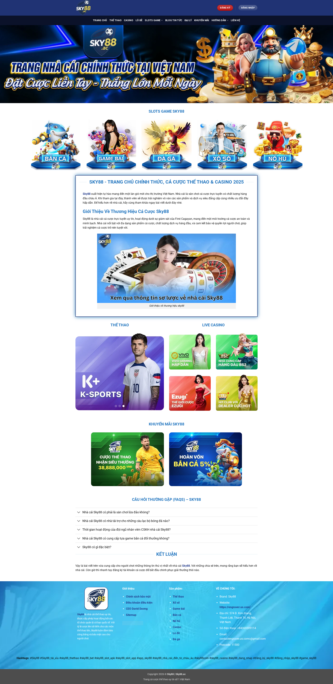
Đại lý (188, 20)
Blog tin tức (173, 20)
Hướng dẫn (219, 20)
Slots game (152, 20)
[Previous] (81, 372)
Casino (128, 20)
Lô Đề (139, 20)
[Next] (158, 372)
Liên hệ (235, 20)
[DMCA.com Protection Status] (132, 623)
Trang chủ (100, 20)
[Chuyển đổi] (78, 512)
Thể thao (115, 20)
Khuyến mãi (201, 20)
